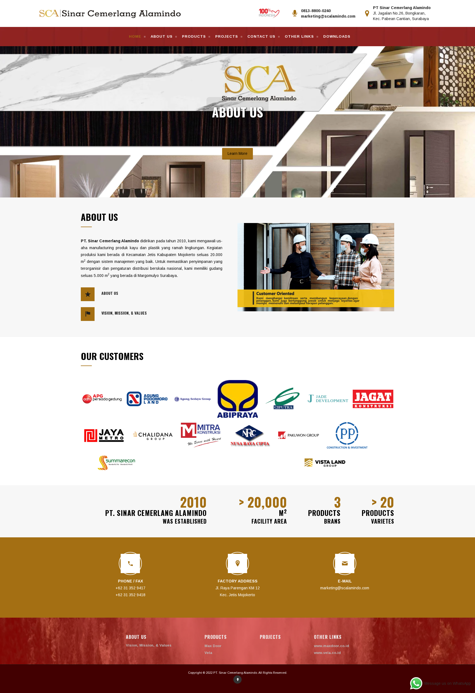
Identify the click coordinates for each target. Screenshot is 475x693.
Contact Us (261, 36)
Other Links (299, 36)
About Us (162, 36)
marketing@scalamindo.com (328, 16)
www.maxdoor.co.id (331, 646)
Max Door (213, 646)
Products (194, 36)
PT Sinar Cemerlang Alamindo (402, 8)
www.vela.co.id (327, 653)
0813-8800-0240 (316, 11)
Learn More (237, 153)
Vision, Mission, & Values (149, 645)
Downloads (336, 36)
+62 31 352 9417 (130, 588)
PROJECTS (226, 36)
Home (135, 36)
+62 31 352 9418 (130, 595)
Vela (208, 653)
